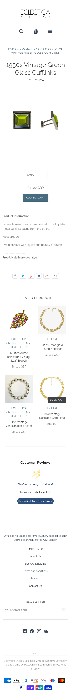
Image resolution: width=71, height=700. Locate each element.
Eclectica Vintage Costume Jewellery (19, 343)
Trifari (52, 339)
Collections (29, 48)
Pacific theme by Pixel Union (21, 664)
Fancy (39, 276)
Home (12, 48)
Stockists (36, 578)
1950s (47, 48)
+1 (46, 276)
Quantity (28, 175)
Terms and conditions (35, 571)
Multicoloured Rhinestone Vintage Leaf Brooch (19, 356)
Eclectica (35, 80)
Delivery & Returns (35, 563)
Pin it (31, 276)
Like (15, 276)
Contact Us (35, 586)
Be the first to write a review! (35, 501)
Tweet (23, 276)
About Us (35, 556)
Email (55, 276)
